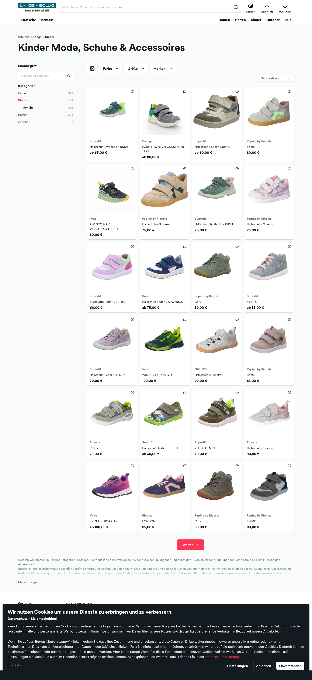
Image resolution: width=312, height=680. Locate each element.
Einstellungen (237, 666)
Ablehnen (263, 666)
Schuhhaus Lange (30, 37)
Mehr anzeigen (28, 582)
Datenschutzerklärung (222, 657)
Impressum (16, 664)
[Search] (69, 76)
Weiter (187, 545)
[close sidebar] (92, 68)
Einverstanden (290, 666)
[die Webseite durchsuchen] (235, 7)
